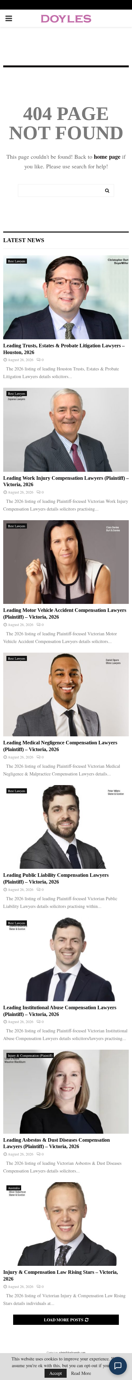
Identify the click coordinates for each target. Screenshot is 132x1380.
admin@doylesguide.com (72, 1352)
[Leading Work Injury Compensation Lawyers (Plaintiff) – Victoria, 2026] (66, 429)
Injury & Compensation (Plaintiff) (30, 1055)
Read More (81, 1373)
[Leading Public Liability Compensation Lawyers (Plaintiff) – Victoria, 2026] (66, 827)
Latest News (23, 240)
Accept (55, 1373)
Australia (14, 1188)
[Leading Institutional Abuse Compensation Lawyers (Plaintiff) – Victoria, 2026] (66, 959)
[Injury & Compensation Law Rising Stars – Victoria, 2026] (66, 1224)
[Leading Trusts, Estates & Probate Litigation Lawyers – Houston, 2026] (66, 297)
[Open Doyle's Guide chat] (118, 1366)
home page (107, 156)
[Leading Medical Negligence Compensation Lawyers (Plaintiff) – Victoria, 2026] (66, 694)
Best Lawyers (16, 261)
